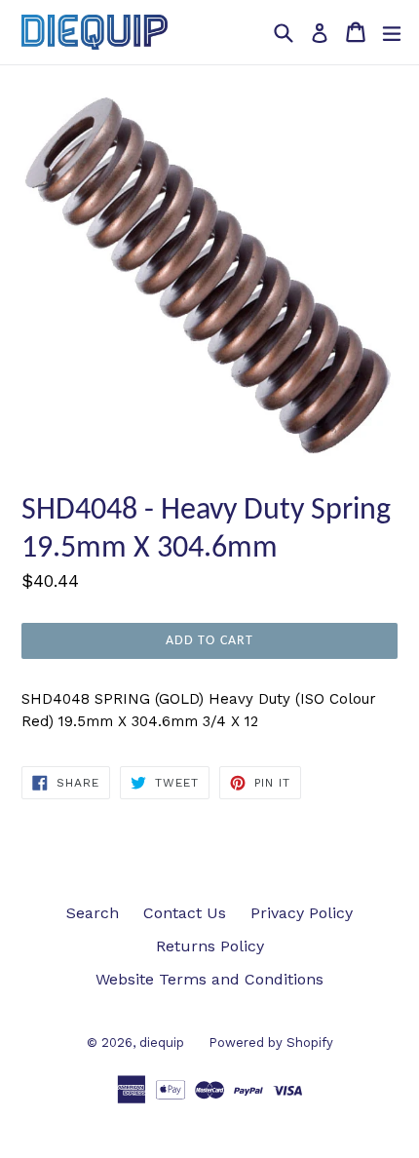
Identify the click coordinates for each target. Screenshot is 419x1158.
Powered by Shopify (271, 1042)
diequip (161, 1042)
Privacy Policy (301, 913)
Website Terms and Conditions (209, 979)
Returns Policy (210, 946)
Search (92, 913)
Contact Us (184, 913)
